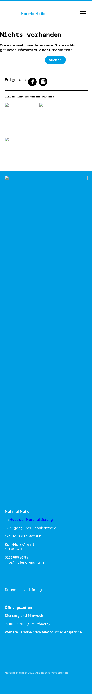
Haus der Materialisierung (31, 519)
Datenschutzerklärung (23, 590)
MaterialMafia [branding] (33, 14)
